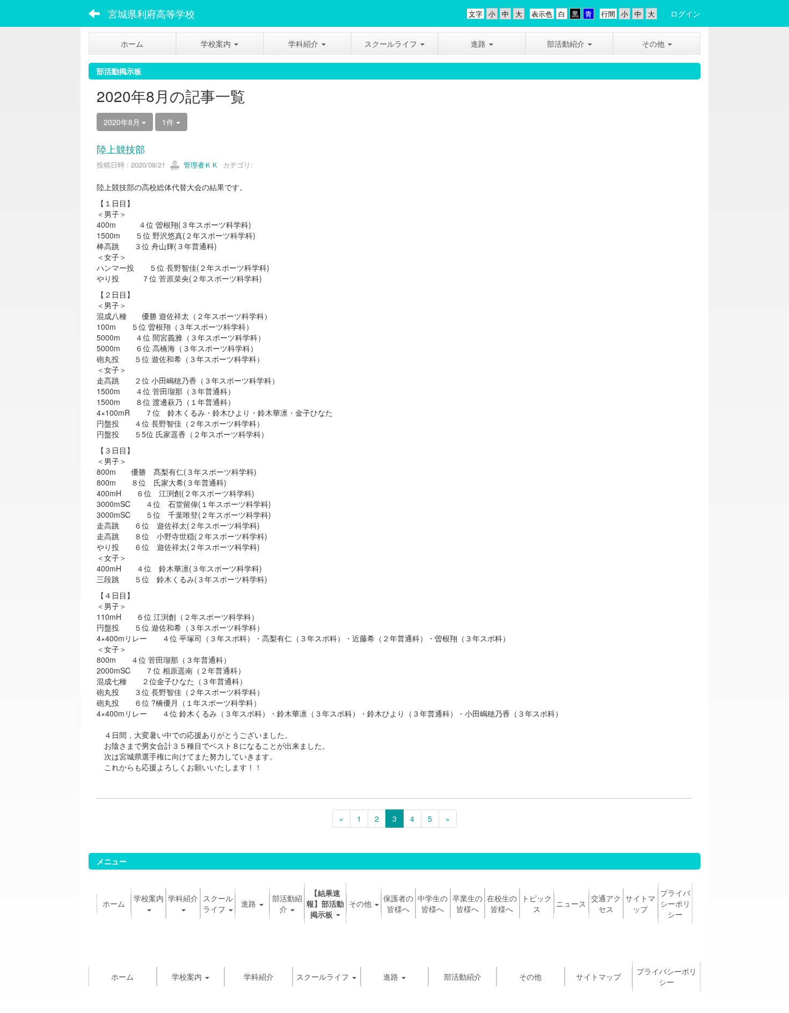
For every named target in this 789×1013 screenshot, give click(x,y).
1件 (169, 122)
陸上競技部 (121, 149)
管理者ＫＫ (199, 165)
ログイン (685, 13)
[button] (220, 43)
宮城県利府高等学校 (151, 13)
